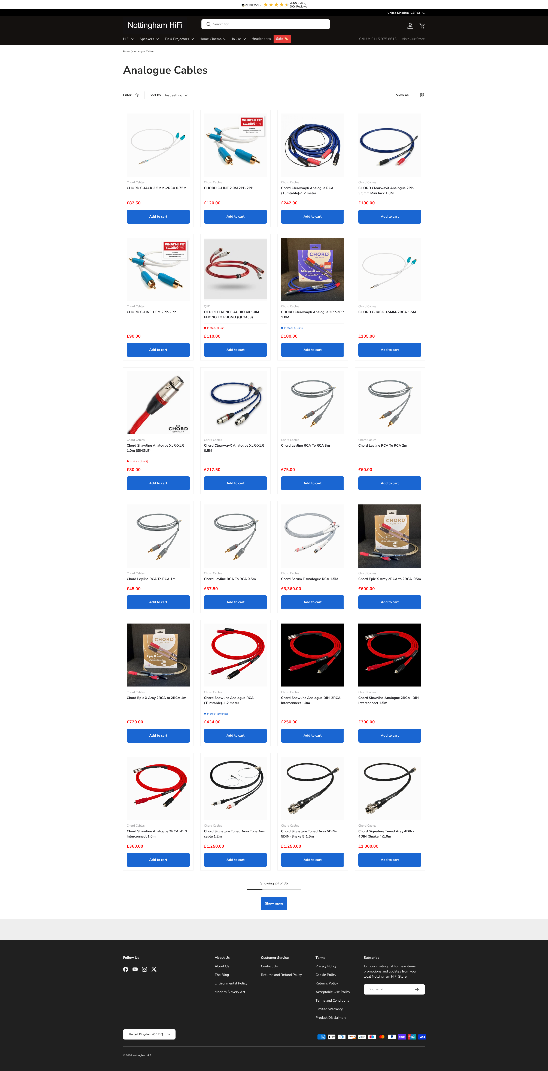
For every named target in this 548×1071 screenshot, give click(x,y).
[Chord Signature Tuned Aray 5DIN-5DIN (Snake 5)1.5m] (312, 788)
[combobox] (265, 24)
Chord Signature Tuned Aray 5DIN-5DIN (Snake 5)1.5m (309, 834)
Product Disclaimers (331, 1017)
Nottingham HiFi (142, 1055)
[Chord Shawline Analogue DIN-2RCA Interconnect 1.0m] (312, 655)
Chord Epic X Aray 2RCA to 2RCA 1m (156, 698)
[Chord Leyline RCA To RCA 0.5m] (235, 536)
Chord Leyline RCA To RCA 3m (305, 445)
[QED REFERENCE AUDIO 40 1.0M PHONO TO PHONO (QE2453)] (235, 269)
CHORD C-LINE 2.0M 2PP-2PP (228, 188)
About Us (222, 966)
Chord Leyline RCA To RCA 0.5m (230, 579)
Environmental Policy (231, 983)
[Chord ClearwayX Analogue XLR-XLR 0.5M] (235, 402)
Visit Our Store (413, 39)
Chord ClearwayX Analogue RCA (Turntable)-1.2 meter (307, 191)
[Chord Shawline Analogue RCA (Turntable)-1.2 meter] (235, 655)
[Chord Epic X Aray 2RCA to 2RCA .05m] (389, 536)
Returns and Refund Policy (281, 974)
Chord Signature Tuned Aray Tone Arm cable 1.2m (234, 834)
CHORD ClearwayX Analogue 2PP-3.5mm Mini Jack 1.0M (386, 191)
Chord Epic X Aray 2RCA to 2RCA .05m (389, 579)
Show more (274, 903)
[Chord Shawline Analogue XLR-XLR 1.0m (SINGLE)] (158, 402)
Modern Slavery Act (230, 992)
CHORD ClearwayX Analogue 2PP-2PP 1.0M (312, 315)
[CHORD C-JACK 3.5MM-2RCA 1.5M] (389, 269)
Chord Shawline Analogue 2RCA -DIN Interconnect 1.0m (157, 834)
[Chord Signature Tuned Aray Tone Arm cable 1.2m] (235, 788)
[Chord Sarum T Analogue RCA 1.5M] (312, 536)
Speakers (147, 39)
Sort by (155, 95)
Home (126, 51)
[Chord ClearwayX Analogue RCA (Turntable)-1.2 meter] (312, 145)
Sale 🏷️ (282, 38)
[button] (422, 26)
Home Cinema (211, 39)
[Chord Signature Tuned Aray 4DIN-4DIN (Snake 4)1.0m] (389, 788)
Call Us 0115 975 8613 (378, 39)
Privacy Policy (326, 966)
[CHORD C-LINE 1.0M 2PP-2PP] (158, 269)
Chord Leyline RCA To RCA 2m (382, 445)
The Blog (222, 974)
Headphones (261, 38)
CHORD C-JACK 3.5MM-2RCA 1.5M (387, 312)
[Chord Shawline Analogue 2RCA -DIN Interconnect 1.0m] (158, 788)
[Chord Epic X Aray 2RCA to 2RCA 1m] (158, 655)
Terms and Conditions (332, 1000)
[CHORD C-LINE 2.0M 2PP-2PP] (235, 145)
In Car (236, 39)
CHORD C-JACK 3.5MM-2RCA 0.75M (156, 188)
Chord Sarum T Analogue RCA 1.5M (309, 579)
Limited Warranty (329, 1009)
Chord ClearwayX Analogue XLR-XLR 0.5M (234, 448)
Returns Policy (327, 983)
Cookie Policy (326, 974)
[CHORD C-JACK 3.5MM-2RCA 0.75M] (158, 145)
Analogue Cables (144, 51)
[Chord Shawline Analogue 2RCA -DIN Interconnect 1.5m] (389, 655)
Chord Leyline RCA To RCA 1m (151, 579)
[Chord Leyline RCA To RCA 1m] (158, 536)
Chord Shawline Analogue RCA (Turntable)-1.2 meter (229, 700)
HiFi (126, 39)
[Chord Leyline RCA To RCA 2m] (389, 402)
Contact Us (269, 966)
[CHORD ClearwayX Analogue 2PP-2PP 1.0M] (312, 269)
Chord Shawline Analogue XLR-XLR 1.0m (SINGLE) (155, 448)
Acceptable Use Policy (333, 992)
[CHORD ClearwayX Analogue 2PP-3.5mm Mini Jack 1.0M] (389, 145)
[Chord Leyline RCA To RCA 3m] (312, 402)
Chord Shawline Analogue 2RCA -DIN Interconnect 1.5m (388, 700)
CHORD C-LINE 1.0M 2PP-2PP (151, 312)
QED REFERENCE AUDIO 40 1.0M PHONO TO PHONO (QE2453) (231, 315)
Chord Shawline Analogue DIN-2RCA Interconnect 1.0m (311, 700)
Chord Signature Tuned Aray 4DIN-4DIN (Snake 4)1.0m (386, 834)
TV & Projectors (177, 39)
